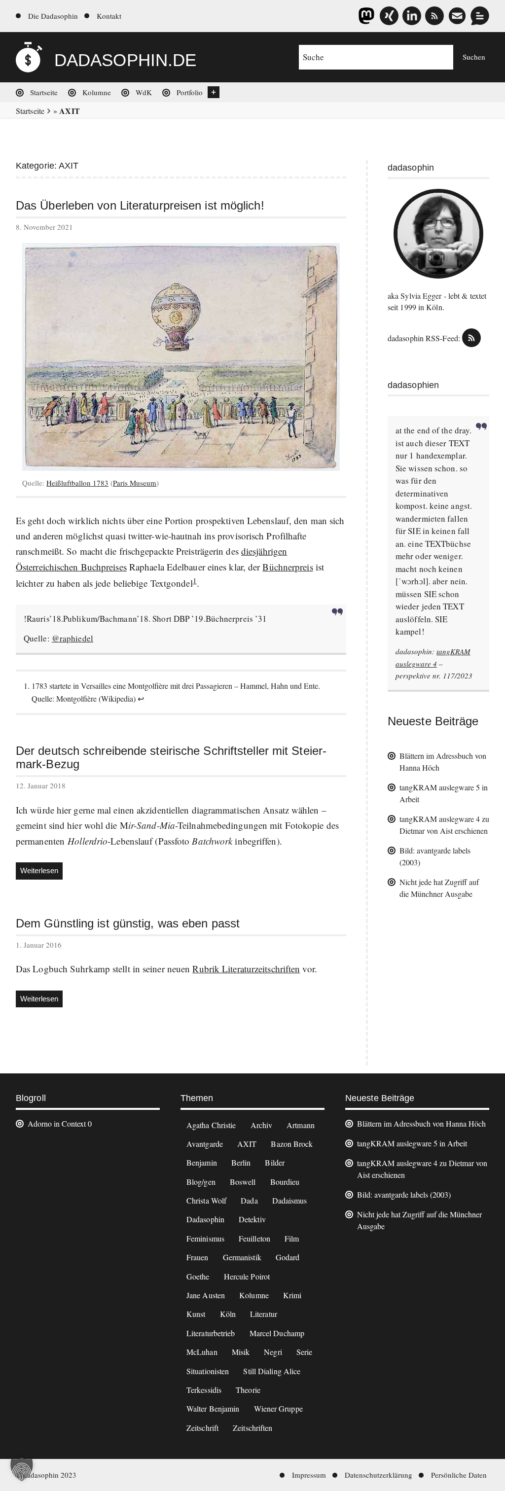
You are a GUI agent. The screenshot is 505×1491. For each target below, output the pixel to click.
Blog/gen (201, 1181)
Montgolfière (76, 698)
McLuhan (201, 1352)
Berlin (241, 1162)
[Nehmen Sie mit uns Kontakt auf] (479, 15)
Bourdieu (285, 1181)
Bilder (275, 1162)
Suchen (474, 57)
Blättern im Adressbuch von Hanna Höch (421, 1123)
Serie (304, 1352)
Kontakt (109, 16)
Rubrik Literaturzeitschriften (246, 968)
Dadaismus (289, 1200)
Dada (249, 1200)
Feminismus (205, 1238)
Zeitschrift (202, 1427)
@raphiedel (72, 638)
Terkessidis (203, 1389)
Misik (241, 1352)
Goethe (198, 1276)
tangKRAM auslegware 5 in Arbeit (412, 1143)
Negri (273, 1352)
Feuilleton (254, 1238)
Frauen (197, 1257)
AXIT (246, 1143)
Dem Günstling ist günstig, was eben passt (128, 923)
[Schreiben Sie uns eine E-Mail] (457, 15)
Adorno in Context (57, 1123)
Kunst (196, 1314)
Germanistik (242, 1257)
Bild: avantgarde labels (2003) (404, 1194)
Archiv (262, 1125)
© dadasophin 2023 (46, 1475)
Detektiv (252, 1219)
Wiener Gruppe (278, 1408)
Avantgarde (204, 1143)
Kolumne (96, 92)
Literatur (263, 1314)
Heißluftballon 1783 (77, 482)
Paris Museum (134, 482)
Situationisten (207, 1371)
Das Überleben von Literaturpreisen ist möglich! (140, 205)
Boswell (243, 1181)
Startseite (44, 92)
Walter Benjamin (213, 1408)
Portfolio (190, 92)
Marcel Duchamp (277, 1333)
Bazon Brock (292, 1143)
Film (292, 1238)
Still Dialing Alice (271, 1371)
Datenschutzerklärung (378, 1475)
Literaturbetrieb (210, 1333)
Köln (228, 1314)
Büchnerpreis (287, 567)
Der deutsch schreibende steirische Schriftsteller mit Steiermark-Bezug (171, 758)
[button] (21, 1469)
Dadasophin (205, 1219)
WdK (144, 92)
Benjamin (201, 1162)
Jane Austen (205, 1295)
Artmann (301, 1125)
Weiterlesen (41, 873)
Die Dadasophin (53, 16)
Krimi (292, 1295)
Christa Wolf (206, 1200)
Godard (288, 1257)
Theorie (248, 1389)
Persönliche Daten (459, 1475)
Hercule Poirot (247, 1276)
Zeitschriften (252, 1427)
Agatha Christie (211, 1125)
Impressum (309, 1475)
